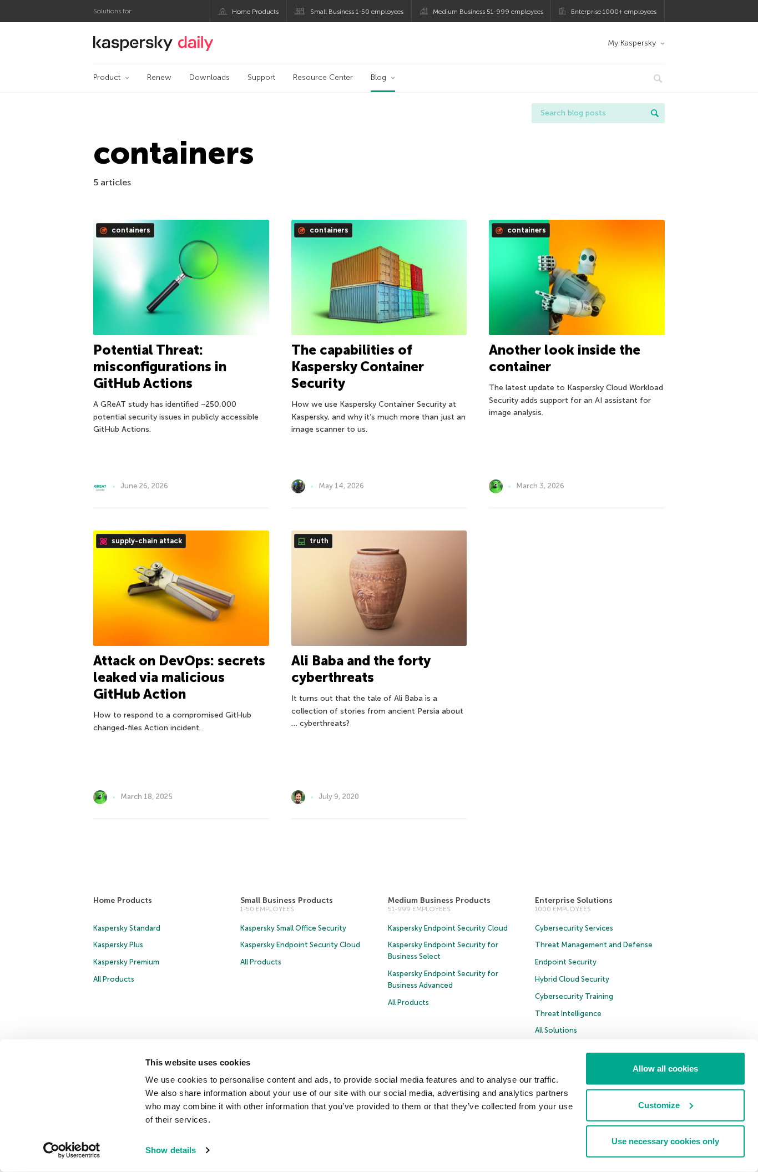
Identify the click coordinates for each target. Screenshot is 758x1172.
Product (106, 77)
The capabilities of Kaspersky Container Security (357, 366)
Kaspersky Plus (118, 945)
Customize (659, 1104)
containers (130, 230)
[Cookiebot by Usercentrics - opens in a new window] (71, 1150)
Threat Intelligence (568, 1013)
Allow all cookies (665, 1068)
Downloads (209, 77)
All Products (113, 979)
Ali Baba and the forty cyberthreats (360, 669)
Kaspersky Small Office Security (293, 928)
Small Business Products (286, 900)
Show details (170, 1150)
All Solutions (556, 1030)
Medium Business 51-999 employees (488, 12)
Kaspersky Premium (126, 962)
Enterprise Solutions (574, 900)
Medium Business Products (439, 900)
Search (655, 113)
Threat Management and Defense (594, 945)
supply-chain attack (146, 541)
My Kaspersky (632, 43)
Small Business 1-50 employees (356, 12)
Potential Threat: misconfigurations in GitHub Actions (159, 366)
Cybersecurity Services (574, 928)
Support (261, 77)
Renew (159, 77)
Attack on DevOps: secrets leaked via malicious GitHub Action (179, 677)
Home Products (255, 12)
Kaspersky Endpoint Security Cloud (300, 945)
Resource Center (323, 77)
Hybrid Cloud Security (572, 979)
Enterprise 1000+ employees (613, 12)
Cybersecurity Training (574, 996)
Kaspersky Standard (126, 928)
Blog (378, 77)
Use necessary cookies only (665, 1141)
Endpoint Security (566, 962)
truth (318, 541)
